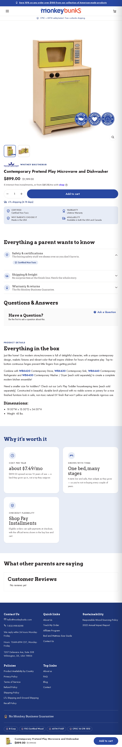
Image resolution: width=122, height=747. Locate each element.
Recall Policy (10, 703)
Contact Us (48, 641)
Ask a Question (106, 312)
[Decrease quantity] (7, 194)
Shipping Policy (11, 692)
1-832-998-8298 (14, 626)
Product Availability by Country (19, 671)
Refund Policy (10, 687)
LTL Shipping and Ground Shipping (21, 698)
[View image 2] (24, 151)
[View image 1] (10, 151)
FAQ (45, 676)
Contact (47, 687)
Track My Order (51, 625)
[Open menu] (7, 11)
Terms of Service (12, 682)
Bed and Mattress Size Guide (57, 636)
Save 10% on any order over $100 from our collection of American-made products (63, 2)
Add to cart (73, 194)
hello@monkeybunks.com (19, 619)
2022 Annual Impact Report (96, 625)
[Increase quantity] (21, 194)
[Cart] (114, 11)
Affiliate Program (51, 630)
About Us (47, 620)
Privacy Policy (10, 676)
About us (47, 671)
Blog (45, 682)
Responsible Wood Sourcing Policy (100, 620)
